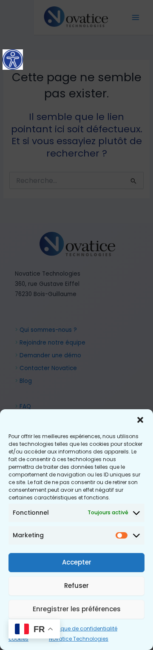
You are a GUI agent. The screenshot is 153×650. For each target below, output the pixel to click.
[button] (140, 420)
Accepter (76, 562)
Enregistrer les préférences (77, 608)
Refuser (76, 585)
